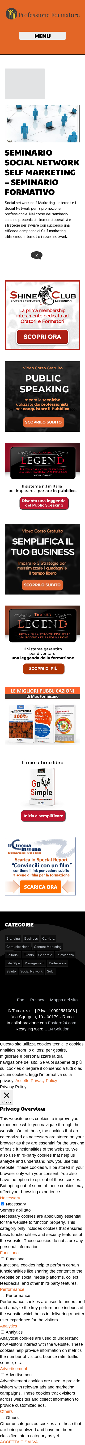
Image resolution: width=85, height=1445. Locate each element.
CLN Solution (56, 1029)
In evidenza (65, 955)
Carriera (48, 938)
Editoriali (12, 955)
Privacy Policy (44, 1080)
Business (31, 938)
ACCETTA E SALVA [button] (19, 1442)
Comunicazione (18, 947)
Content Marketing (48, 947)
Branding (13, 938)
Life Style (13, 963)
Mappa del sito (64, 1000)
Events (29, 955)
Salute (11, 971)
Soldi (50, 971)
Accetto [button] (22, 1080)
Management (34, 963)
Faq (20, 1000)
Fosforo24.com (62, 1023)
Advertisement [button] (13, 1368)
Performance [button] (12, 1289)
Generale (45, 955)
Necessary (16, 1204)
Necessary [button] (10, 1198)
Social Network (31, 971)
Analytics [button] (8, 1326)
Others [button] (6, 1411)
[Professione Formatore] (42, 19)
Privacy (37, 1000)
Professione (58, 963)
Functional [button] (10, 1253)
